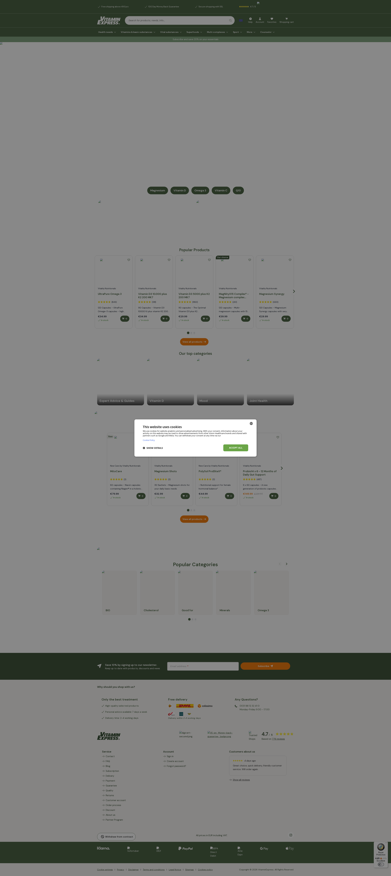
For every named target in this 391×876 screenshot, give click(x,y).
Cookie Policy (149, 440)
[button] (153, 448)
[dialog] (195, 438)
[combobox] (251, 423)
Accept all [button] (235, 447)
